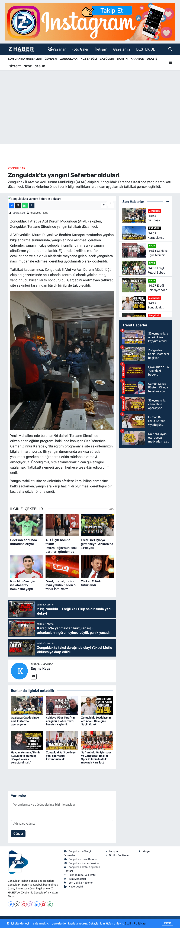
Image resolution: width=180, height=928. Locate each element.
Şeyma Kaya (19, 213)
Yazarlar (59, 49)
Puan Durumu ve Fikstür (82, 875)
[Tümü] (167, 201)
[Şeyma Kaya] (19, 670)
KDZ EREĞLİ (89, 58)
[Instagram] (30, 904)
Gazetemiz (121, 49)
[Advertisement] (90, 116)
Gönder (18, 833)
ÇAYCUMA (107, 58)
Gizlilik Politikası (119, 855)
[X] (17, 904)
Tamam (167, 923)
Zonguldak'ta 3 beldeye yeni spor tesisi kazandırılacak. (61, 756)
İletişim (101, 49)
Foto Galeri (80, 49)
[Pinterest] (24, 904)
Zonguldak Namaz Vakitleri (84, 863)
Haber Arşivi (76, 886)
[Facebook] (11, 904)
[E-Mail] (34, 676)
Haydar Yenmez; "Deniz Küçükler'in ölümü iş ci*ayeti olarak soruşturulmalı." (25, 757)
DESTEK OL (145, 49)
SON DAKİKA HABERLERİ (25, 58)
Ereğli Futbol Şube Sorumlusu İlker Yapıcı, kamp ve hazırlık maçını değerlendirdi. (158, 270)
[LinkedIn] (37, 904)
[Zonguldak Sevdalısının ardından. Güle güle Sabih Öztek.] (97, 705)
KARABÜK (137, 58)
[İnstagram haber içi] (90, 21)
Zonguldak (16, 168)
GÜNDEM (51, 58)
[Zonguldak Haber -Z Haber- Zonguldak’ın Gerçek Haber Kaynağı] (21, 49)
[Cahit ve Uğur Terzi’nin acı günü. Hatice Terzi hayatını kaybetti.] (62, 705)
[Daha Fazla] (31, 205)
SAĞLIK (40, 66)
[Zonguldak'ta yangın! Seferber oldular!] (62, 198)
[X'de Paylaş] (18, 205)
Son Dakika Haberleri (81, 882)
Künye (146, 851)
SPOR (28, 66)
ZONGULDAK (69, 58)
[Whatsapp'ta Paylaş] (25, 205)
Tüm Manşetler (77, 878)
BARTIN (122, 58)
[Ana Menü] (170, 62)
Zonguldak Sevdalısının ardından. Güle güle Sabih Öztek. (96, 721)
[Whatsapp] (50, 904)
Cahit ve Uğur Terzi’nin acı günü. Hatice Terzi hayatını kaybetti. (60, 721)
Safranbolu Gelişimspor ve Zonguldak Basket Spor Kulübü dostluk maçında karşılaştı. (96, 757)
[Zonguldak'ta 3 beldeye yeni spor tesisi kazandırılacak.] (62, 740)
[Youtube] (43, 904)
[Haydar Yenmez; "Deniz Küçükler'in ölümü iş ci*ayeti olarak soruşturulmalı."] (27, 740)
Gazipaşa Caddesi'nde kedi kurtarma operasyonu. (25, 721)
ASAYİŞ (152, 58)
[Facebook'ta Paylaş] (11, 205)
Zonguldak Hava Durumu (83, 859)
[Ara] (170, 49)
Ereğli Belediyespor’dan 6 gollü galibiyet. (159, 288)
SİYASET (15, 66)
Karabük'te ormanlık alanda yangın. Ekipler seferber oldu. (158, 235)
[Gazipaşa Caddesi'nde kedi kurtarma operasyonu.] (27, 705)
